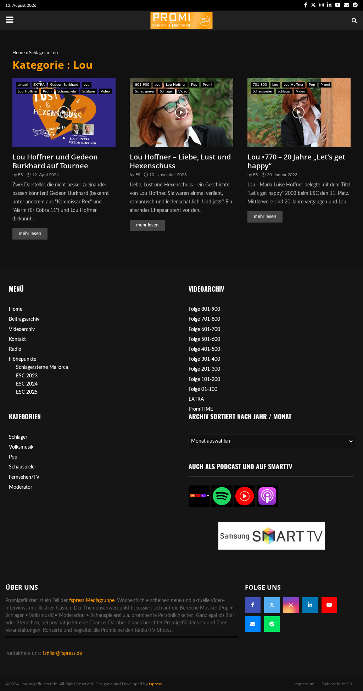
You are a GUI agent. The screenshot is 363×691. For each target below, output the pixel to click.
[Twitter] (272, 605)
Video (105, 91)
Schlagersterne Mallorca (42, 367)
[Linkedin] (310, 605)
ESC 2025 (27, 392)
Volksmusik (21, 447)
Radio (15, 349)
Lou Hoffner (28, 91)
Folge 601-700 (204, 329)
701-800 (260, 84)
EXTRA (39, 84)
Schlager (37, 53)
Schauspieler (67, 91)
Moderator (20, 487)
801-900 (142, 84)
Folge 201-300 (204, 369)
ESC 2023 (27, 375)
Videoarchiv (22, 329)
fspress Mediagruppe (92, 600)
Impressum (304, 684)
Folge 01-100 (203, 389)
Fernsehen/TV (24, 477)
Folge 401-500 (204, 349)
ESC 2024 (27, 384)
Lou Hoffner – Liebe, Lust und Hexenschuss (180, 161)
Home (18, 53)
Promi (47, 91)
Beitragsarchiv (24, 319)
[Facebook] (253, 605)
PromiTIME (201, 409)
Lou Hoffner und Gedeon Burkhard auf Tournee (55, 161)
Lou (87, 84)
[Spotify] (272, 624)
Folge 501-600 (204, 339)
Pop (194, 84)
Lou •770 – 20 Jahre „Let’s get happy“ (296, 161)
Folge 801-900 (204, 309)
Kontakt (17, 339)
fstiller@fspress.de (62, 653)
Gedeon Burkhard (64, 84)
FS (20, 175)
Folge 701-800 (204, 319)
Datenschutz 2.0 (337, 684)
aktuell (23, 84)
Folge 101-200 (204, 379)
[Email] (253, 624)
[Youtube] (329, 605)
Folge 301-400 (204, 359)
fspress (155, 684)
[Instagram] (291, 605)
